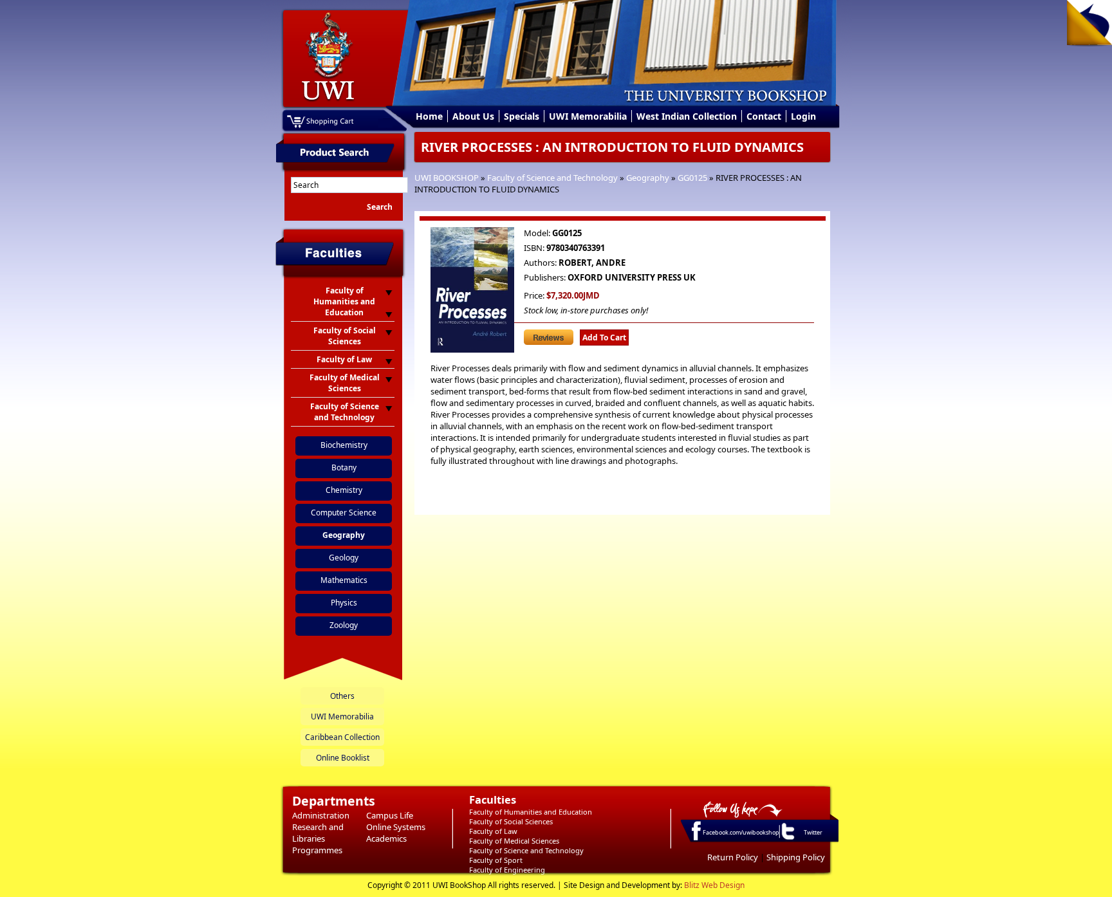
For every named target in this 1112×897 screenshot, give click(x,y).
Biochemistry (343, 444)
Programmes (317, 850)
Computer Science (343, 512)
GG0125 (692, 177)
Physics (344, 602)
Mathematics (343, 580)
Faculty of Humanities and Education (530, 812)
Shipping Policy (795, 857)
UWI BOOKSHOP (446, 177)
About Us (473, 116)
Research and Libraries (318, 832)
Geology (343, 557)
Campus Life (389, 815)
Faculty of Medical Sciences (514, 841)
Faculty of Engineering (507, 869)
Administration (320, 815)
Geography (647, 177)
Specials (521, 116)
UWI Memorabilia (588, 116)
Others (342, 695)
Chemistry (344, 490)
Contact (763, 116)
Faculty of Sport (496, 860)
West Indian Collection (686, 116)
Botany (344, 467)
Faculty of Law (493, 831)
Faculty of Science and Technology (552, 177)
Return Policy (732, 857)
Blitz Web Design (714, 885)
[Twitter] (787, 839)
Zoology (343, 625)
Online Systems (395, 827)
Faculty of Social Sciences (511, 821)
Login (803, 116)
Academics (386, 838)
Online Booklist (342, 757)
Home (429, 116)
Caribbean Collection (342, 737)
